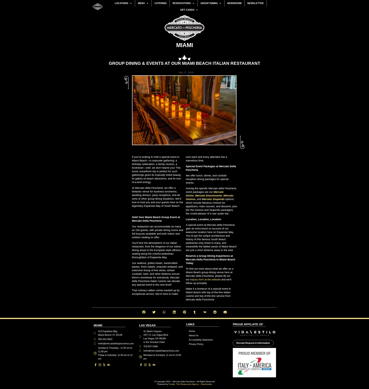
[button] (144, 312)
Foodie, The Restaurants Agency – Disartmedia (190, 384)
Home (192, 331)
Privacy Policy (196, 344)
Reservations (182, 3)
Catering (161, 3)
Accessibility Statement (201, 340)
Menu (141, 3)
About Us (193, 335)
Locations (121, 3)
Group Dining (209, 3)
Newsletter (255, 3)
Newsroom (234, 3)
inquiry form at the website (205, 279)
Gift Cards (187, 10)
